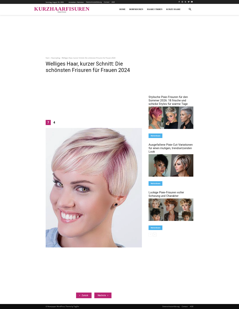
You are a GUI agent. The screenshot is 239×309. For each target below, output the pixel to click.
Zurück (85, 295)
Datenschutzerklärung (171, 306)
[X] (185, 2)
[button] (190, 9)
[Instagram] (182, 2)
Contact (185, 306)
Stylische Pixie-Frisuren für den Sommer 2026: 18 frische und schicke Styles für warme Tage (168, 100)
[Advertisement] (119, 37)
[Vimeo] (188, 2)
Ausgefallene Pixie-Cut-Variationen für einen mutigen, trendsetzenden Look (171, 148)
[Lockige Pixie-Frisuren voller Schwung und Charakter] (171, 209)
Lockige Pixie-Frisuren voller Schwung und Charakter (166, 194)
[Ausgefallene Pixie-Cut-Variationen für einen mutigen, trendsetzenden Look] (171, 165)
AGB (191, 306)
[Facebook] (179, 2)
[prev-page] (150, 234)
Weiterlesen (155, 136)
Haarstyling (55, 58)
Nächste (102, 295)
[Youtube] (191, 2)
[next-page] (154, 234)
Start (47, 58)
